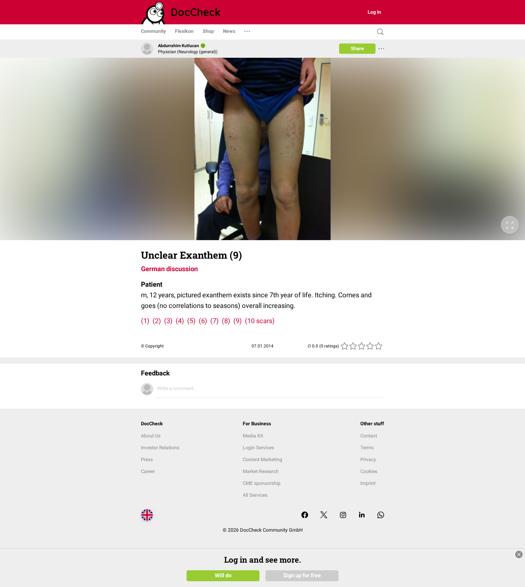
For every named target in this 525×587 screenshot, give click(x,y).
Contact (368, 436)
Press (147, 459)
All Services (255, 495)
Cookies (368, 471)
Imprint (368, 483)
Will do (223, 575)
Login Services (258, 448)
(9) (237, 321)
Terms (367, 448)
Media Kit (253, 436)
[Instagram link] (343, 515)
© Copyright (152, 346)
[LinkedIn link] (362, 515)
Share (357, 48)
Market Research (261, 471)
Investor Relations (160, 448)
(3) (168, 321)
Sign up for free (302, 575)
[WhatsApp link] (380, 515)
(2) (157, 321)
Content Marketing (262, 459)
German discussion (169, 269)
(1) (145, 321)
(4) (180, 321)
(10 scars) (260, 321)
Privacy (368, 459)
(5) (191, 321)
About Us (150, 436)
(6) (203, 321)
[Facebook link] (304, 515)
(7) (214, 321)
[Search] (379, 32)
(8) (226, 321)
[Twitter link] (324, 515)
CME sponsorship (261, 483)
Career (148, 471)
